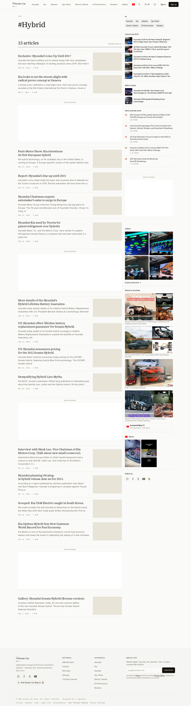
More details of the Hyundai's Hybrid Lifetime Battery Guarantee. (42, 302)
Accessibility (59, 703)
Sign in (163, 4)
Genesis (54, 4)
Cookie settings (97, 703)
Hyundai (35, 4)
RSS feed (66, 671)
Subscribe (168, 670)
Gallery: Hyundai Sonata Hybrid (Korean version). (51, 598)
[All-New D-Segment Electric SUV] (161, 243)
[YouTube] (143, 479)
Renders (113, 4)
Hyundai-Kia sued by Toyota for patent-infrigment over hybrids (39, 224)
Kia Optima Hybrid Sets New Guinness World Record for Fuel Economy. (43, 525)
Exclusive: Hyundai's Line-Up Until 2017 (44, 56)
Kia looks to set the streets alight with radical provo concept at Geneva (42, 78)
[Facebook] (132, 479)
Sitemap (65, 675)
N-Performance (99, 4)
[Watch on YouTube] (133, 4)
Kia (44, 4)
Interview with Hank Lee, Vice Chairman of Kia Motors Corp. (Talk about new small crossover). (49, 451)
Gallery (125, 4)
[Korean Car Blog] (20, 4)
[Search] (139, 4)
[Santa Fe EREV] (161, 268)
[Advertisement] (70, 123)
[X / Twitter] (138, 479)
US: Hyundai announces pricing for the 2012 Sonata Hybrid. (39, 351)
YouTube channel (69, 679)
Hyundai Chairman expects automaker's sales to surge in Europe (42, 198)
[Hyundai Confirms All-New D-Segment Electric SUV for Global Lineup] (137, 243)
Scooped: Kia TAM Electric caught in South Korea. (51, 503)
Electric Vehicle (81, 4)
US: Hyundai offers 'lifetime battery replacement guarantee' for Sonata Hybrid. (46, 325)
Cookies (28, 703)
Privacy (19, 703)
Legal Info (46, 703)
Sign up (174, 4)
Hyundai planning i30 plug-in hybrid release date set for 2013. (41, 477)
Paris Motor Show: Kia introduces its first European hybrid (40, 153)
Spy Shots (66, 4)
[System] (154, 4)
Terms (137, 675)
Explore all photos (133, 283)
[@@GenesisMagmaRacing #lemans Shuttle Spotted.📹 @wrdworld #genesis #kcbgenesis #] (149, 453)
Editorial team (68, 662)
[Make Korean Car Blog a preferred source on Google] (149, 479)
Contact (65, 666)
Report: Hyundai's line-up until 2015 (42, 176)
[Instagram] (127, 479)
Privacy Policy (159, 675)
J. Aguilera (80, 699)
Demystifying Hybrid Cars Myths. (40, 377)
